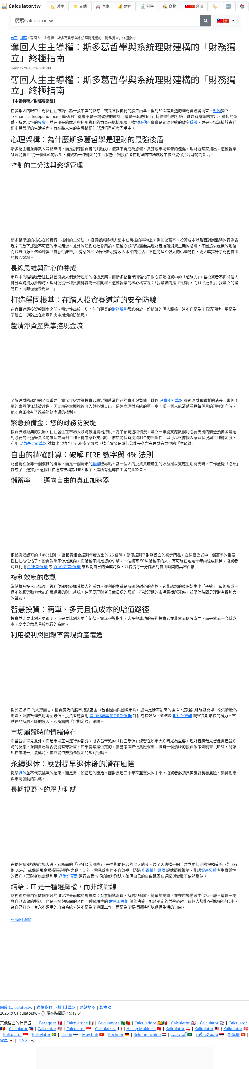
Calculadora (109, 1023)
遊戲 (193, 122)
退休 (22, 773)
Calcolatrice (77, 1023)
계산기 (23, 1040)
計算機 (234, 1034)
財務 (217, 110)
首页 (14, 37)
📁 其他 (80, 6)
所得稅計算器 (153, 870)
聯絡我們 (44, 1007)
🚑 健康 (102, 6)
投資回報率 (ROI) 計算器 (110, 715)
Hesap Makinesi (141, 1028)
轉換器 (105, 1007)
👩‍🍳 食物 (169, 6)
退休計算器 (68, 876)
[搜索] (205, 20)
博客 (23, 37)
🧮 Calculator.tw (21, 6)
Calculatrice (105, 1028)
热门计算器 (66, 1007)
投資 (42, 122)
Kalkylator (41, 1034)
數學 (96, 463)
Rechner (116, 1034)
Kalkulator (175, 1028)
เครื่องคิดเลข (207, 1034)
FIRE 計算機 (37, 566)
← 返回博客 (21, 919)
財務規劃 (119, 309)
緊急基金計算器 (33, 443)
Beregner (47, 1023)
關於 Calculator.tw (16, 1007)
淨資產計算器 (171, 400)
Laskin (66, 1034)
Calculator (180, 1023)
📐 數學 (57, 6)
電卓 (4, 1040)
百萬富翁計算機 (67, 566)
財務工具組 (118, 901)
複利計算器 (182, 715)
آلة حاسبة (178, 1034)
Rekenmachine (147, 1034)
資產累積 (209, 870)
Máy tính (90, 1034)
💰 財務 (125, 6)
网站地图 (87, 1007)
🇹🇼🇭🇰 (194, 6)
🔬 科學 (147, 6)
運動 (143, 122)
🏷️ (214, 6)
